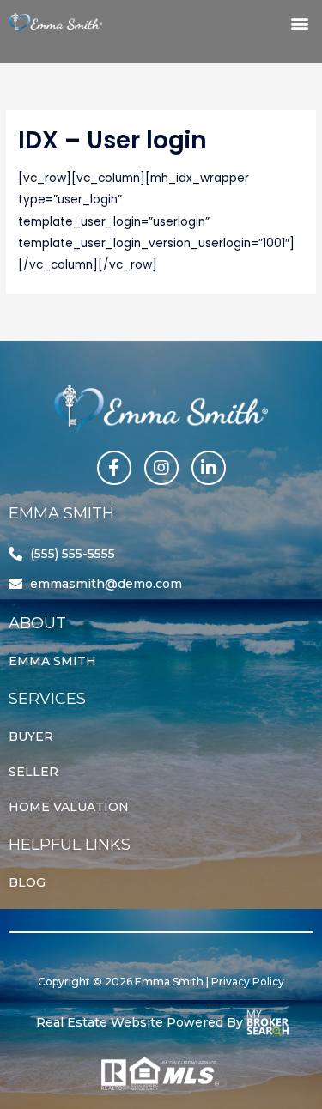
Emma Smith (52, 661)
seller (33, 771)
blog (27, 882)
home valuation (69, 807)
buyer (31, 736)
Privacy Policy (247, 981)
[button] (299, 23)
